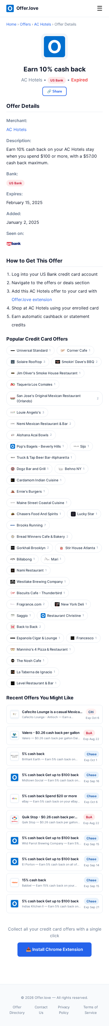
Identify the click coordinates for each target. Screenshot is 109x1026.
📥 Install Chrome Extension (54, 949)
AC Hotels (42, 24)
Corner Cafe (78, 350)
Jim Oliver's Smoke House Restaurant (48, 373)
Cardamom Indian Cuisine (39, 480)
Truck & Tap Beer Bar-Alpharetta (44, 457)
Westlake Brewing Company (41, 581)
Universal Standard (34, 350)
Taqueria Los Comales (36, 384)
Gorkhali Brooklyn (33, 548)
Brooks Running (31, 525)
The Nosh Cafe (30, 661)
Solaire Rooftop (31, 362)
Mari (56, 559)
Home (11, 24)
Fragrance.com (31, 604)
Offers (25, 24)
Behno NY (74, 469)
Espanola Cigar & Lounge (38, 638)
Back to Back (29, 627)
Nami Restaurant (32, 570)
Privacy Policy (64, 1010)
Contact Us (41, 1010)
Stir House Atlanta (81, 548)
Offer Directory (17, 1010)
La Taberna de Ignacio (36, 672)
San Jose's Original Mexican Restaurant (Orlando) (58, 398)
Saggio (24, 615)
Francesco (86, 638)
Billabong (26, 559)
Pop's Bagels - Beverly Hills (40, 446)
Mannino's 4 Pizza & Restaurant (44, 649)
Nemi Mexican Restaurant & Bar (44, 424)
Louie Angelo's (30, 412)
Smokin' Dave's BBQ (80, 362)
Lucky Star (87, 514)
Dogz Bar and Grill (32, 469)
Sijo (84, 446)
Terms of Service (90, 1010)
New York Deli (74, 604)
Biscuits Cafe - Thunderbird (41, 593)
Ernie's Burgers (31, 491)
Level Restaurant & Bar (36, 683)
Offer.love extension (32, 299)
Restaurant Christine (65, 615)
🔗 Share (54, 91)
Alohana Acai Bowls (34, 435)
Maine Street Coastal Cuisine (42, 503)
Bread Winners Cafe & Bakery (42, 536)
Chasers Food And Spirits (39, 514)
